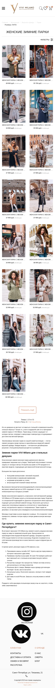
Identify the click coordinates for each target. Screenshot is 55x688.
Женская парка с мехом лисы (15, 80)
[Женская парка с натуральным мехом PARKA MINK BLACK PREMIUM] (13, 375)
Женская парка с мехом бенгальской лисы (21, 125)
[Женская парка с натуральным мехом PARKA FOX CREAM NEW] (41, 285)
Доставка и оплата (20, 657)
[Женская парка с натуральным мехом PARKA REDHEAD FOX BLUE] (13, 151)
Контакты (15, 653)
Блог (37, 661)
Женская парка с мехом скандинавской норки (22, 349)
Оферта (39, 657)
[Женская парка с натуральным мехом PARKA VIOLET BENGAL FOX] (41, 330)
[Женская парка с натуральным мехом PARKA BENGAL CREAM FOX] (13, 195)
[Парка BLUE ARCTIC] (41, 106)
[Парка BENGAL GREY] (13, 106)
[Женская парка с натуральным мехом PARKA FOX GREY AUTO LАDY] (13, 240)
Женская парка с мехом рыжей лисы (18, 170)
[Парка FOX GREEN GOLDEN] (13, 61)
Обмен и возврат (19, 661)
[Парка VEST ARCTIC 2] (41, 61)
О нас (38, 653)
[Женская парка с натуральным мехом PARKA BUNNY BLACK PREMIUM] (13, 330)
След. (33, 422)
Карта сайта (27, 685)
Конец (38, 422)
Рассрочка (16, 665)
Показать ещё (27, 410)
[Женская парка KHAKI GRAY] (41, 240)
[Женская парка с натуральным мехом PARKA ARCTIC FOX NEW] (41, 151)
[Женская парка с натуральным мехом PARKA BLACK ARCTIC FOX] (41, 195)
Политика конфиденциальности (27, 682)
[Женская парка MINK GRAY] (13, 285)
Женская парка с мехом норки (15, 304)
